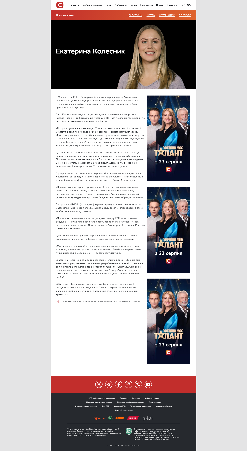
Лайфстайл (121, 5)
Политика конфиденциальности (130, 402)
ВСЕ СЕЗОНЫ (135, 15)
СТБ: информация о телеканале (101, 398)
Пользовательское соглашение (99, 402)
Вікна (134, 5)
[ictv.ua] (99, 418)
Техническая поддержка (140, 406)
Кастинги (172, 5)
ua (189, 5)
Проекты (74, 5)
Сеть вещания (155, 402)
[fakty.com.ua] (119, 418)
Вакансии (136, 398)
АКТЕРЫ (151, 15)
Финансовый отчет (164, 406)
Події (108, 5)
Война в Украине (92, 5)
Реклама (124, 398)
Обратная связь (152, 398)
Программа (146, 5)
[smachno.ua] (148, 418)
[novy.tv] (110, 418)
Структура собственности (86, 406)
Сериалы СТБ (120, 406)
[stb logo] (60, 5)
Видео (160, 5)
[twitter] (99, 384)
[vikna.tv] (133, 418)
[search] (183, 5)
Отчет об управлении (123, 410)
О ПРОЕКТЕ (185, 15)
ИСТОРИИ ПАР (167, 15)
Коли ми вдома (65, 15)
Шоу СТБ (105, 406)
